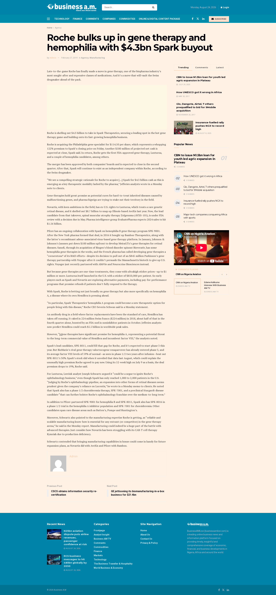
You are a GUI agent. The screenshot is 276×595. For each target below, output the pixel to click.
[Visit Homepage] (71, 7)
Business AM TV (102, 538)
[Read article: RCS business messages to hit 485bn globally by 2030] (54, 559)
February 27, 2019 (69, 58)
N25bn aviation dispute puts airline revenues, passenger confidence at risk (76, 537)
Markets (98, 555)
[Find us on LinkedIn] (203, 19)
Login (225, 7)
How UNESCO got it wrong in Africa (199, 92)
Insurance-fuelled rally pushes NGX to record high (209, 126)
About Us (145, 534)
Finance (77, 19)
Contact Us (146, 538)
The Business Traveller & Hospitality (113, 563)
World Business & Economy (108, 568)
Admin (53, 58)
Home (49, 28)
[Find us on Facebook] (192, 19)
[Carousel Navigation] (224, 274)
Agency (58, 28)
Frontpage (99, 530)
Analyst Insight (101, 534)
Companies (109, 19)
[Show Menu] (48, 19)
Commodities (127, 19)
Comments (92, 19)
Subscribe (220, 19)
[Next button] (226, 274)
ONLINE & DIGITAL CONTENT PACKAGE (159, 19)
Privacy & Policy (149, 543)
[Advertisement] (107, 107)
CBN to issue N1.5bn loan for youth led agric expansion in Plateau (194, 159)
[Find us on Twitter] (197, 19)
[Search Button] (154, 7)
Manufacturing (97, 58)
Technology (61, 19)
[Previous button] (221, 274)
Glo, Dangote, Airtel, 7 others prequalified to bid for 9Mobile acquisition (196, 107)
